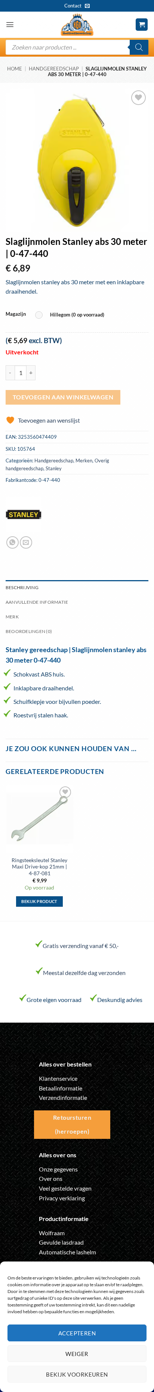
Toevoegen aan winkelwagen (63, 397)
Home (14, 69)
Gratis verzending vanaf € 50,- (81, 945)
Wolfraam (52, 1232)
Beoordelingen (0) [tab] (29, 631)
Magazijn (16, 314)
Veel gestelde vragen (65, 1188)
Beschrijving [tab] (22, 587)
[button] (10, 24)
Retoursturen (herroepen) (72, 1124)
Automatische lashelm (67, 1252)
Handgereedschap (54, 69)
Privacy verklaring (62, 1198)
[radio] (71, 315)
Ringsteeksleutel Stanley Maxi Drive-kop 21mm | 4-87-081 (39, 866)
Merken (84, 461)
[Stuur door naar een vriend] (26, 542)
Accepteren (77, 1333)
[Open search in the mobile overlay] (77, 47)
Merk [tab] (12, 617)
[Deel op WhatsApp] (12, 542)
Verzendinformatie (63, 1097)
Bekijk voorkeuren (77, 1374)
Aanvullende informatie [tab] (37, 602)
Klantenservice (58, 1078)
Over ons (50, 1178)
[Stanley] (23, 514)
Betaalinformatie (60, 1088)
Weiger (77, 1353)
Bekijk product (39, 901)
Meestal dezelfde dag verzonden (84, 972)
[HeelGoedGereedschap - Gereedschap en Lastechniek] (77, 24)
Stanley (54, 468)
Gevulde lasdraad (61, 1242)
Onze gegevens (58, 1169)
